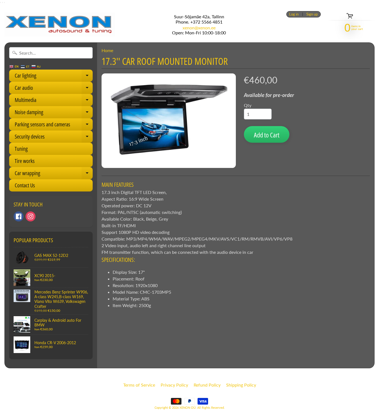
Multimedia (54, 101)
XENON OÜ (188, 407)
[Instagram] (31, 216)
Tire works (25, 161)
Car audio (54, 89)
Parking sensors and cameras (54, 126)
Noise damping (54, 113)
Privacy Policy (174, 384)
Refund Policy (207, 384)
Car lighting (54, 77)
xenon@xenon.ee (199, 27)
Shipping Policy (241, 384)
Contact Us (25, 185)
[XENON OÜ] (59, 24)
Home (107, 50)
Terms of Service (139, 384)
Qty (247, 105)
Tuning (21, 148)
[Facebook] (19, 216)
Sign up (312, 14)
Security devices (54, 138)
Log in (294, 14)
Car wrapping (54, 174)
